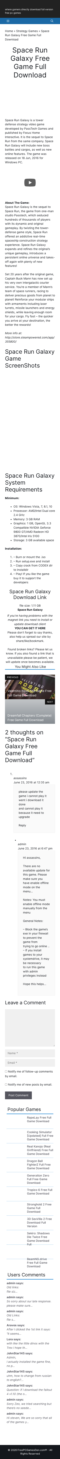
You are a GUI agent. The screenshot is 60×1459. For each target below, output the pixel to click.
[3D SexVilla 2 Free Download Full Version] (15, 1226)
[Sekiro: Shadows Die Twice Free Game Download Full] (15, 1240)
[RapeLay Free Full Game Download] (15, 1124)
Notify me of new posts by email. (30, 1084)
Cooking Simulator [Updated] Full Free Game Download (40, 1135)
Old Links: (13, 1315)
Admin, (11, 1357)
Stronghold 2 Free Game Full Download (39, 1208)
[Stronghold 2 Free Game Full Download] (15, 1211)
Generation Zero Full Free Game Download (38, 1179)
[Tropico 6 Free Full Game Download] (15, 1197)
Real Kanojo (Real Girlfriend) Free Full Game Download (40, 1150)
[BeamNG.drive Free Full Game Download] (15, 1255)
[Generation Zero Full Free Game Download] (15, 1182)
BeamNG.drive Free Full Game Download (37, 1262)
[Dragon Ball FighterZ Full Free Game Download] (15, 1168)
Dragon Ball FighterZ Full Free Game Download (39, 1164)
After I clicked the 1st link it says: (28, 1329)
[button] (52, 21)
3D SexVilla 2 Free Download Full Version (39, 1222)
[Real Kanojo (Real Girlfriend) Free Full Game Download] (15, 1153)
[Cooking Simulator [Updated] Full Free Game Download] (15, 1139)
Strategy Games (27, 31)
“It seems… (14, 1333)
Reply (22, 825)
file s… (11, 1319)
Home (9, 31)
